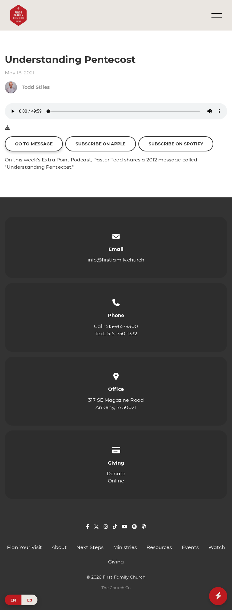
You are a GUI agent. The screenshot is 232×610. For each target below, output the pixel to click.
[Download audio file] (7, 127)
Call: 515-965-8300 (116, 326)
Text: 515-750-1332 (116, 333)
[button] (216, 15)
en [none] (13, 599)
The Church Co (116, 588)
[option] (29, 600)
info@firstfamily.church (116, 260)
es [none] (29, 599)
